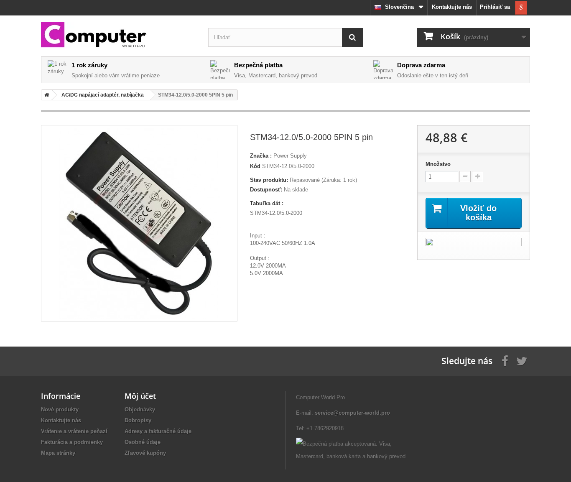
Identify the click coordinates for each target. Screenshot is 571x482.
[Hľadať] (352, 37)
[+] (477, 176)
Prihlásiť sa (495, 7)
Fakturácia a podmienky (72, 442)
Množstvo (438, 164)
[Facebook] (505, 360)
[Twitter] (521, 360)
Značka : (261, 156)
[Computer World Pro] (118, 35)
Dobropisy (138, 420)
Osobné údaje (143, 442)
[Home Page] (45, 95)
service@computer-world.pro (352, 413)
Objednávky (140, 409)
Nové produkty (60, 409)
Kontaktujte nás (452, 7)
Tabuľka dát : (266, 203)
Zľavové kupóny (145, 453)
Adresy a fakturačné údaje (158, 431)
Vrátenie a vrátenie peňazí (74, 431)
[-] (465, 176)
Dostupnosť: (266, 189)
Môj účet (140, 396)
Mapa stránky (58, 453)
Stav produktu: (269, 180)
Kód (255, 166)
